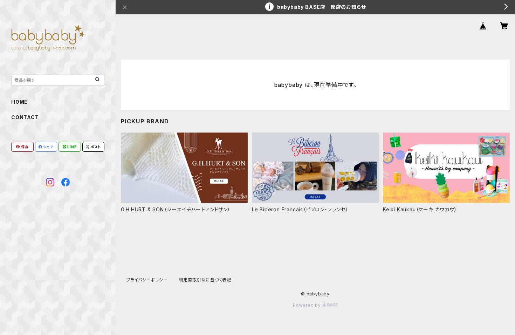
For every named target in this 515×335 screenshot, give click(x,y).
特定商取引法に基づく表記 (205, 279)
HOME (19, 102)
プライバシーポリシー (147, 279)
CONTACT (25, 117)
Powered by (307, 305)
